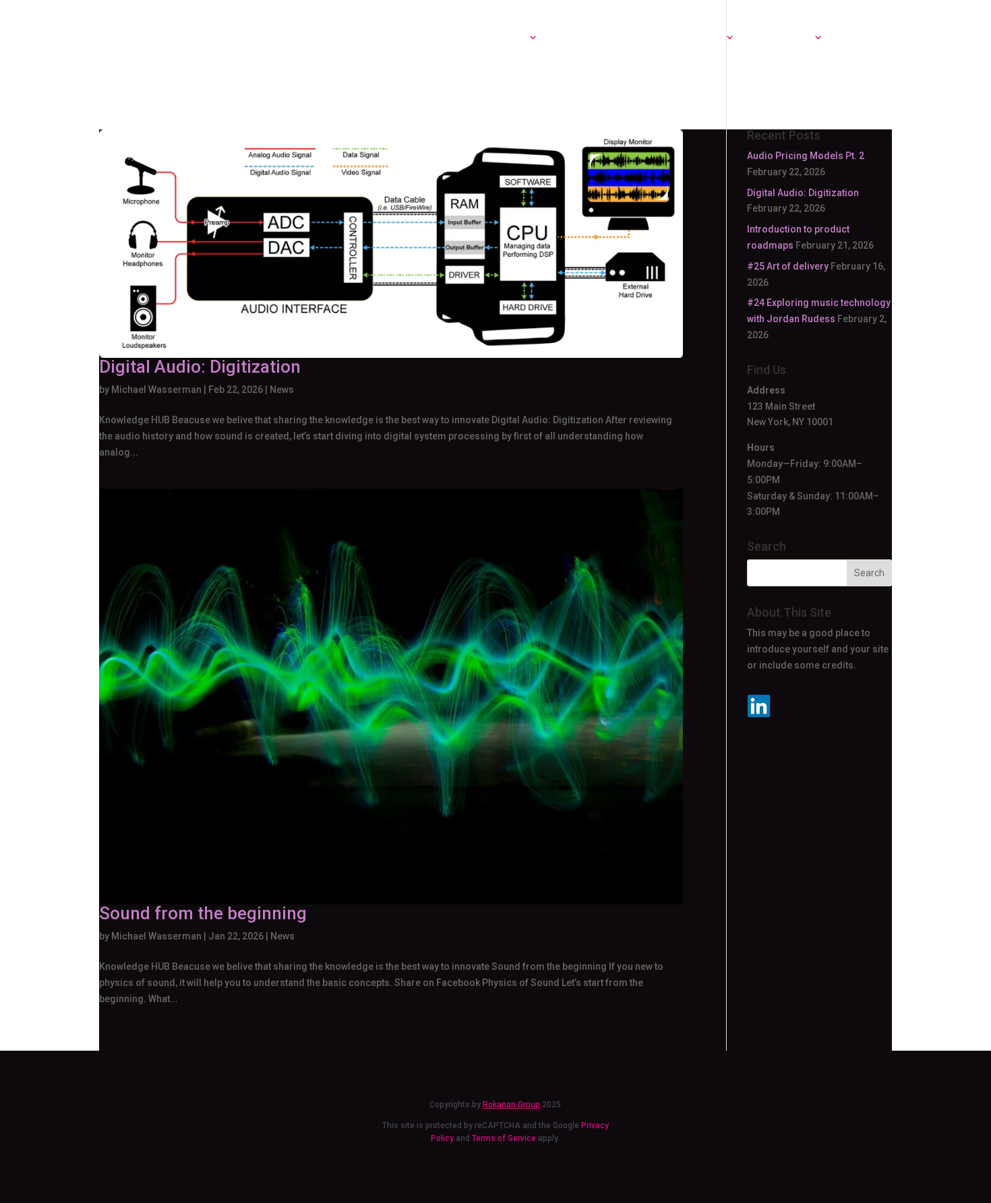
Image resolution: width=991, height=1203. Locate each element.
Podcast (581, 37)
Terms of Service (504, 1138)
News (282, 389)
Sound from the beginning (203, 913)
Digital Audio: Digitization (200, 367)
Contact (866, 37)
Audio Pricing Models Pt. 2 (805, 155)
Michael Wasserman (156, 389)
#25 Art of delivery (788, 266)
